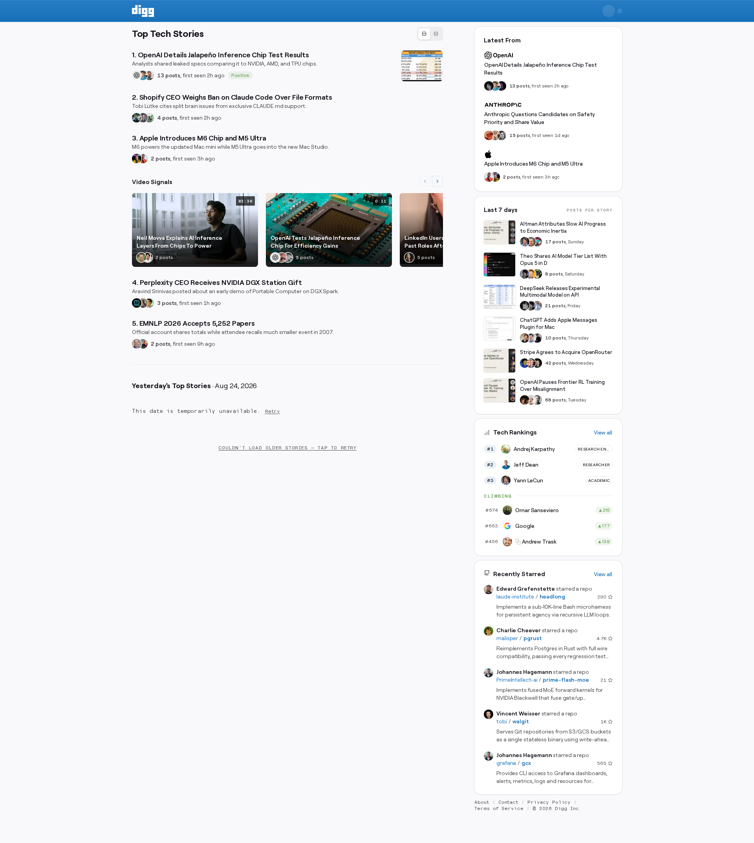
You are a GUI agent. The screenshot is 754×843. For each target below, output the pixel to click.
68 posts (555, 400)
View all (603, 432)
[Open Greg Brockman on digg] (537, 400)
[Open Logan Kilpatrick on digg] (537, 363)
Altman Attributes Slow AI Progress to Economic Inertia (563, 227)
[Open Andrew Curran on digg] (288, 257)
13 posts (168, 75)
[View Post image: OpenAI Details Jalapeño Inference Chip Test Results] (422, 66)
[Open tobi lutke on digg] (136, 117)
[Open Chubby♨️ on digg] (501, 86)
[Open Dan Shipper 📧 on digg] (143, 303)
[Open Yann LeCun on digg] (524, 241)
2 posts (160, 158)
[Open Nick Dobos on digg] (149, 117)
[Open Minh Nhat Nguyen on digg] (489, 135)
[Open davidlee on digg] (149, 303)
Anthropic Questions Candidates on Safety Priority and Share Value (539, 118)
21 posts (555, 305)
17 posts (555, 242)
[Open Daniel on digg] (501, 135)
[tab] (424, 34)
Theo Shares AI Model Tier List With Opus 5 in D (563, 259)
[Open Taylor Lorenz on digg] (409, 257)
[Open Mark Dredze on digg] (136, 344)
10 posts (555, 338)
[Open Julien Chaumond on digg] (143, 117)
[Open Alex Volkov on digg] (136, 158)
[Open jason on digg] (537, 338)
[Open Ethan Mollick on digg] (537, 241)
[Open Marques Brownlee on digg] (143, 158)
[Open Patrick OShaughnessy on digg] (141, 257)
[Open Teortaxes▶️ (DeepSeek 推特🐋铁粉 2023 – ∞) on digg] (524, 274)
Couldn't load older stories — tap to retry (287, 448)
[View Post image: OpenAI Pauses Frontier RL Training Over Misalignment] (499, 390)
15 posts (519, 135)
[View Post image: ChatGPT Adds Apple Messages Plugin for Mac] (499, 328)
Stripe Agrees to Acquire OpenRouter (566, 352)
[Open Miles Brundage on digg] (531, 400)
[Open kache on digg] (524, 305)
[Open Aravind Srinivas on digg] (136, 303)
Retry (272, 411)
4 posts (167, 118)
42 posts (555, 363)
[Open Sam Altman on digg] (524, 400)
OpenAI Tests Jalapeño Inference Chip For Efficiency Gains (315, 242)
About (481, 802)
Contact (508, 802)
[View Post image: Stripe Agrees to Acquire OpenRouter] (499, 360)
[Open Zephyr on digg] (489, 86)
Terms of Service (498, 808)
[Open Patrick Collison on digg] (531, 363)
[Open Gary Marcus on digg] (531, 241)
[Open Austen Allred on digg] (531, 274)
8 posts (554, 274)
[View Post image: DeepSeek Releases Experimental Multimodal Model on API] (499, 296)
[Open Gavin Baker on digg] (149, 75)
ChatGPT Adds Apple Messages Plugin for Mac (558, 323)
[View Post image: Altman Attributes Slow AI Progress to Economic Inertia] (499, 232)
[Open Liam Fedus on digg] (143, 75)
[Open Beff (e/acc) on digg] (495, 135)
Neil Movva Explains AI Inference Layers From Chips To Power (179, 242)
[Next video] (437, 181)
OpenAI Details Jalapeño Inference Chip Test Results (540, 69)
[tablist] (430, 34)
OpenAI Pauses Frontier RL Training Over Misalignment (562, 385)
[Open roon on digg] (524, 363)
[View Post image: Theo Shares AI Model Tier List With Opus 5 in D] (499, 264)
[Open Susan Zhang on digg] (281, 257)
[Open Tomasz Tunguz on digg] (147, 257)
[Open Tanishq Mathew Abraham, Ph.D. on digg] (537, 305)
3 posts (167, 303)
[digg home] (143, 11)
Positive (240, 75)
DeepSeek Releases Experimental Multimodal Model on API (560, 291)
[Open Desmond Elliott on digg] (143, 344)
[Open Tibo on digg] (524, 338)
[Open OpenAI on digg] (136, 75)
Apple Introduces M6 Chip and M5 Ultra (533, 164)
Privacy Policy (549, 802)
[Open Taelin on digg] (537, 274)
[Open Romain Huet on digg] (531, 338)
